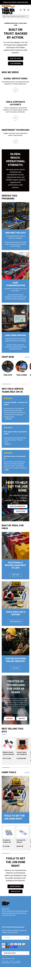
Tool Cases (21, 375)
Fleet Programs (15, 63)
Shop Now (9, 510)
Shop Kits (22, 718)
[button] (24, 10)
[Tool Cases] (21, 366)
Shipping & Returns (6, 962)
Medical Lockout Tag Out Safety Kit (8, 753)
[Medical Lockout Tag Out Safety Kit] (8, 744)
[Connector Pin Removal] (22, 832)
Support (12, 961)
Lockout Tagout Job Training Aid (22, 753)
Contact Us (18, 961)
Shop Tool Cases (15, 58)
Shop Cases (15, 574)
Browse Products (15, 886)
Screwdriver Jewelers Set (7, 841)
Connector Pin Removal (21, 841)
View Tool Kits (15, 891)
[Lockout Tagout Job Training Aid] (22, 744)
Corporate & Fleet (16, 962)
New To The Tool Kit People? (15, 505)
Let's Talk (15, 668)
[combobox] (15, 16)
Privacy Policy (5, 961)
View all (27, 357)
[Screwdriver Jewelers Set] (8, 832)
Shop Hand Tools (15, 621)
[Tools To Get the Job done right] (15, 794)
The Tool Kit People (9, 958)
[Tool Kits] (8, 366)
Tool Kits (7, 375)
